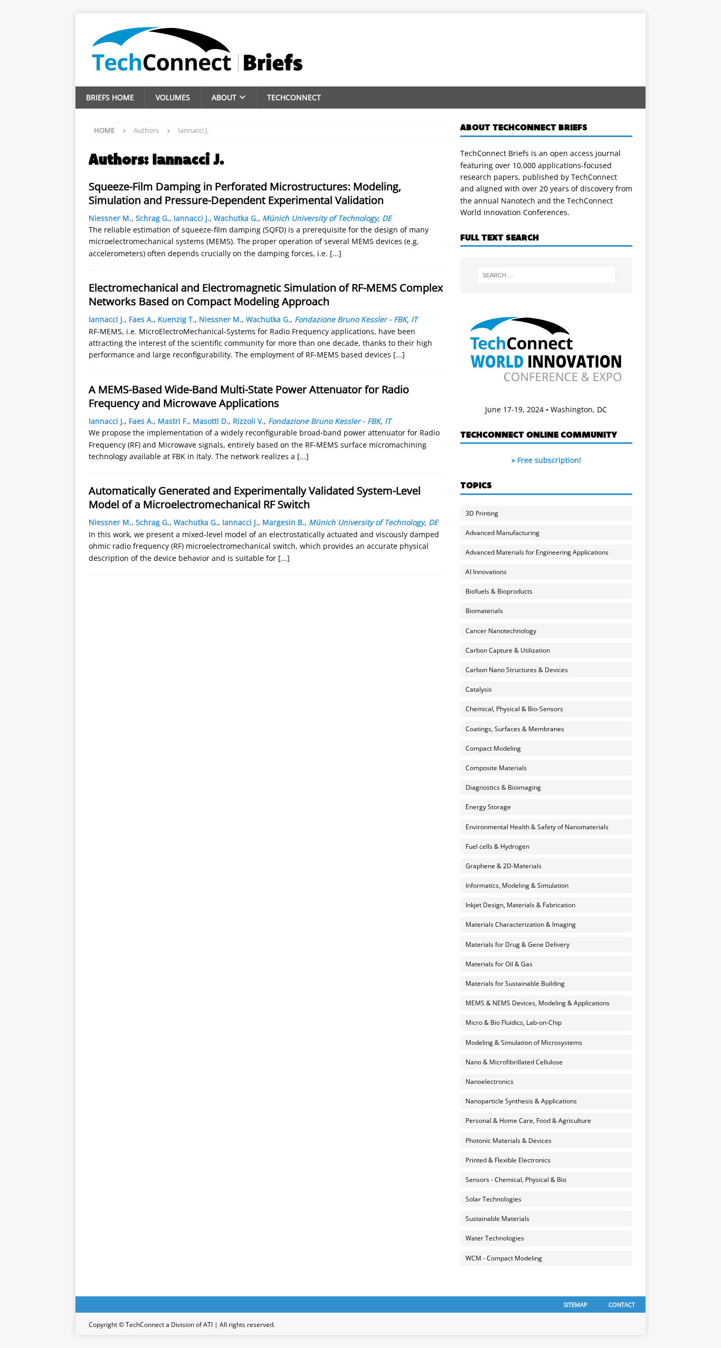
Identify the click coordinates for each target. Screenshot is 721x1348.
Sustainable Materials (497, 1218)
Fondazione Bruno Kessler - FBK (351, 319)
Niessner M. (110, 218)
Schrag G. (152, 218)
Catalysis (479, 689)
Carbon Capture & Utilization (508, 650)
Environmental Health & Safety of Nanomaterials (537, 826)
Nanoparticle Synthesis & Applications (521, 1101)
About (224, 97)
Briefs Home (110, 97)
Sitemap (575, 1304)
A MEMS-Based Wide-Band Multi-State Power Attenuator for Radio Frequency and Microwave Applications (249, 396)
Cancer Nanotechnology (501, 630)
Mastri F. (173, 421)
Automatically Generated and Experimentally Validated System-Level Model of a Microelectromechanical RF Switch (255, 497)
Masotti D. (211, 421)
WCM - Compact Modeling (504, 1258)
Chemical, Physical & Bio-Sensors (514, 708)
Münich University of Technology (320, 218)
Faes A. (141, 319)
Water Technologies (495, 1238)
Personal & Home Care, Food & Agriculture (528, 1120)
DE (387, 218)
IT (414, 319)
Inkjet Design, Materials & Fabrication (520, 904)
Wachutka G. (236, 218)
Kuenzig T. (176, 319)
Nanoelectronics (490, 1081)
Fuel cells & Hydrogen (497, 846)
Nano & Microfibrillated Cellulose (514, 1062)
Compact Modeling (493, 748)
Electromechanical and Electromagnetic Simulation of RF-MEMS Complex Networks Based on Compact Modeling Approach (266, 294)
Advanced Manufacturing (502, 532)
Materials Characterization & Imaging (521, 924)
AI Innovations (486, 571)
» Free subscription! (546, 460)
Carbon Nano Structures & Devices (517, 669)
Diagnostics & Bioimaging (503, 787)
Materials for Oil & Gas (499, 963)
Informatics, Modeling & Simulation (517, 885)
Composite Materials (496, 767)
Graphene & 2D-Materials (504, 865)
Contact (622, 1304)
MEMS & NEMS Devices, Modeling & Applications (538, 1002)
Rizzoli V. (248, 421)
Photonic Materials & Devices (509, 1140)
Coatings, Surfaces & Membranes (515, 728)
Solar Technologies (493, 1199)
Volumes (173, 97)
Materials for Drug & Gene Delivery (518, 944)
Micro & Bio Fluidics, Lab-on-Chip (514, 1022)
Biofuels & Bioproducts (499, 591)
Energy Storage (488, 806)
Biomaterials (484, 610)
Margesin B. (283, 522)
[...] (335, 253)
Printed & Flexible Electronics (508, 1160)
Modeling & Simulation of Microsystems (524, 1042)
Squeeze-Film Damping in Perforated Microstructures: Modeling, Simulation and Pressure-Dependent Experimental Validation (245, 193)
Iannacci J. (192, 218)
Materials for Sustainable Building (515, 983)
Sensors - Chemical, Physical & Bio (516, 1179)
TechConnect (294, 97)
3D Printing (482, 513)
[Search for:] (546, 275)
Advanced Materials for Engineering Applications (537, 552)
